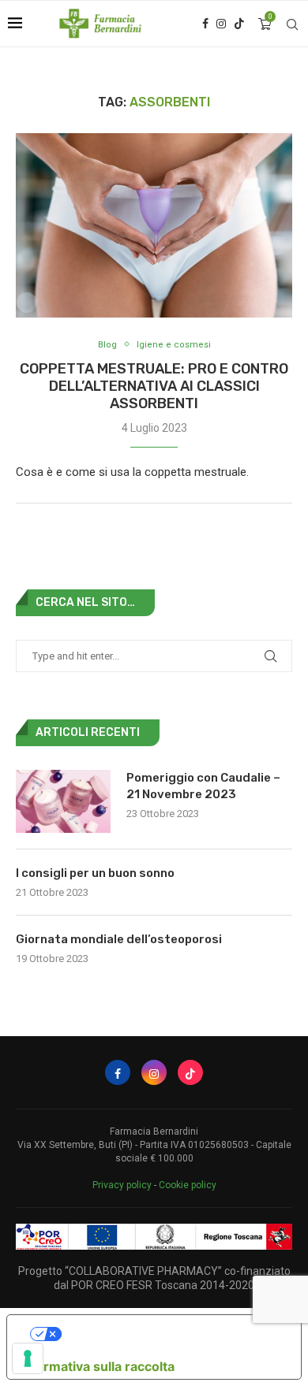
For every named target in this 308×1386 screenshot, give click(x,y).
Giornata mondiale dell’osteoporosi (119, 939)
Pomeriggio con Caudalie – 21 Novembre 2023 (203, 786)
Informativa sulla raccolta (97, 1366)
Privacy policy (122, 1185)
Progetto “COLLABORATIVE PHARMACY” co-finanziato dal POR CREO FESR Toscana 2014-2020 (154, 1278)
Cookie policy (187, 1185)
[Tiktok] (239, 23)
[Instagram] (221, 23)
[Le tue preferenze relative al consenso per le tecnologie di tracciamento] (28, 1358)
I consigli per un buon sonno (95, 873)
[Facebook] (205, 23)
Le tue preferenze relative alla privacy (170, 1334)
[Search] (292, 24)
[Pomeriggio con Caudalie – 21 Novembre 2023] (63, 801)
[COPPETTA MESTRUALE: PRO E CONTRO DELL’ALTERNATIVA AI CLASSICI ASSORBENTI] (154, 225)
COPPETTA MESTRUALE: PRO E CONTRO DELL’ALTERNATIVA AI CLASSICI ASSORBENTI (154, 386)
